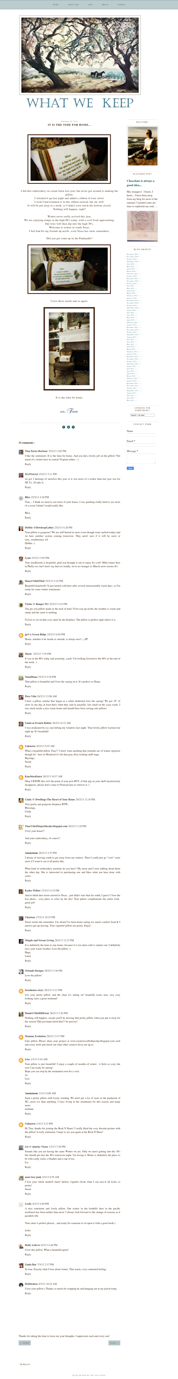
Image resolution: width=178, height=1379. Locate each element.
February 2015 (132, 296)
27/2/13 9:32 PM (50, 890)
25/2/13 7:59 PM (42, 653)
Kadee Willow (33, 890)
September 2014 (133, 308)
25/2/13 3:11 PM (48, 474)
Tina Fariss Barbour (36, 451)
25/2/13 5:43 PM (54, 581)
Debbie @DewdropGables (39, 527)
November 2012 (133, 359)
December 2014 (133, 300)
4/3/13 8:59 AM (50, 1177)
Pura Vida (30, 696)
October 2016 (132, 259)
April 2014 (131, 320)
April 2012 (131, 373)
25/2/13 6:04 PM (56, 634)
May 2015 (131, 288)
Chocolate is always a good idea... (141, 182)
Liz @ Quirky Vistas (36, 1147)
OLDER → (114, 1343)
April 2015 (131, 291)
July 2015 (130, 286)
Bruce (105, 5)
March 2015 (131, 293)
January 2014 (132, 325)
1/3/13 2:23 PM (44, 1123)
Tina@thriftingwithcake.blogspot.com (46, 826)
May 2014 (131, 317)
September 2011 (133, 391)
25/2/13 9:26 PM (47, 677)
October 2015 (132, 283)
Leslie (28, 1204)
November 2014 (133, 303)
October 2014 (132, 305)
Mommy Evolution (35, 1036)
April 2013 (131, 347)
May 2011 (131, 400)
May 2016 (131, 266)
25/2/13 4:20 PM (40, 497)
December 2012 (133, 356)
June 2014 (131, 315)
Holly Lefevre (32, 1245)
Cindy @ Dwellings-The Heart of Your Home (50, 799)
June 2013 (131, 342)
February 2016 (132, 274)
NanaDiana (31, 677)
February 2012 (132, 378)
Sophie (121, 5)
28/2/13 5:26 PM (59, 1013)
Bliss (27, 497)
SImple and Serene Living (39, 940)
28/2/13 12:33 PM (64, 940)
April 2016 (131, 269)
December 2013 (133, 327)
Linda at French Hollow (38, 723)
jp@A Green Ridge (35, 634)
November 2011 (133, 386)
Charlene (30, 917)
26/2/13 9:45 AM (45, 746)
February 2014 (132, 322)
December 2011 (133, 383)
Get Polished (98, 1375)
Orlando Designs (34, 970)
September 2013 (133, 334)
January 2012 (132, 381)
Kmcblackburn (33, 776)
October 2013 (132, 332)
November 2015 (133, 281)
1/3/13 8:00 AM (47, 1093)
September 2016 (133, 261)
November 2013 (133, 330)
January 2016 (132, 276)
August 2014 (132, 310)
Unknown (30, 746)
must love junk (33, 1177)
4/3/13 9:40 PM (40, 1203)
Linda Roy (30, 1264)
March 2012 (131, 376)
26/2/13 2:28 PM (77, 826)
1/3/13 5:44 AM (38, 1059)
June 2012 (131, 371)
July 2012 (130, 369)
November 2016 (133, 257)
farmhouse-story (34, 990)
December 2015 (133, 278)
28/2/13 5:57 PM (55, 1036)
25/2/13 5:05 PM (40, 558)
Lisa (27, 1059)
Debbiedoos (31, 1284)
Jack (90, 5)
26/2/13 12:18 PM (85, 799)
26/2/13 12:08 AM (47, 696)
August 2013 (132, 337)
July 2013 (130, 339)
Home (56, 5)
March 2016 (131, 271)
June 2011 (131, 398)
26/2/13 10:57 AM (52, 776)
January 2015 (132, 298)
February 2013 (132, 352)
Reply (28, 464)
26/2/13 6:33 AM (61, 723)
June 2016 (131, 264)
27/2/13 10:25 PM (45, 917)
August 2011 (132, 393)
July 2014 (130, 313)
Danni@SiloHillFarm (37, 1013)
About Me (73, 5)
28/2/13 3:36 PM (53, 970)
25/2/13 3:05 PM (57, 451)
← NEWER (24, 1343)
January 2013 (132, 354)
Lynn (28, 558)
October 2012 (132, 361)
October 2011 (132, 388)
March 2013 (131, 349)
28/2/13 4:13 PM (53, 990)
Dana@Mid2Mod (34, 581)
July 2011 (130, 395)
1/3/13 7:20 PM (57, 1146)
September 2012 (133, 364)
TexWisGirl (31, 474)
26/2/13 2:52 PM (48, 853)
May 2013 (131, 344)
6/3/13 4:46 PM (49, 1245)
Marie (28, 654)
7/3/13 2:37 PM (45, 1264)
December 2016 (133, 254)
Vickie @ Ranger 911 (37, 604)
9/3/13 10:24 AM (48, 1284)
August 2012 (132, 366)
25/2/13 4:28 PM (63, 527)
